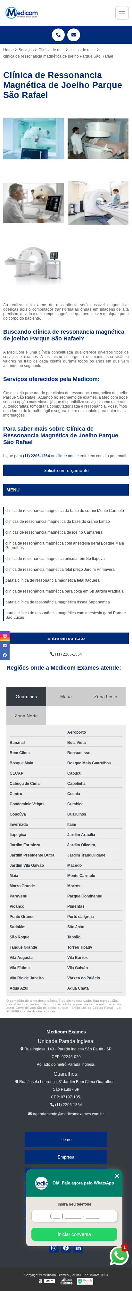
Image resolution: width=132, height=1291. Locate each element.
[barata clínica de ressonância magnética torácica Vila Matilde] (33, 203)
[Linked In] (78, 1248)
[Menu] (122, 13)
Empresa (66, 1157)
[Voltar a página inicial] (21, 12)
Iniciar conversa (74, 1234)
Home (66, 1139)
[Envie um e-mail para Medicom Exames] (73, 34)
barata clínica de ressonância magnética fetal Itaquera (52, 580)
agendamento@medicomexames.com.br (68, 1114)
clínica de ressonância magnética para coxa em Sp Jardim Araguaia (64, 591)
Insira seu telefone (74, 1204)
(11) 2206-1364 (37, 456)
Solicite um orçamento (66, 470)
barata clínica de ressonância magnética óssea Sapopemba (57, 602)
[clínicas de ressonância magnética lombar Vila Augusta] (98, 138)
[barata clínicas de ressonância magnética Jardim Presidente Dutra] (98, 203)
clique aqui (66, 456)
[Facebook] (66, 1248)
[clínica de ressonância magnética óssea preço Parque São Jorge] (33, 138)
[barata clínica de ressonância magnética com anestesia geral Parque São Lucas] (33, 267)
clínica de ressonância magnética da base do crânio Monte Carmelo (64, 510)
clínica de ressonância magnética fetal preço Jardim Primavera (60, 569)
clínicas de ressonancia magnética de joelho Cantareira (54, 532)
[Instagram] (54, 1248)
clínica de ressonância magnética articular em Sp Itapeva (55, 558)
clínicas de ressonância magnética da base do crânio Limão (57, 521)
